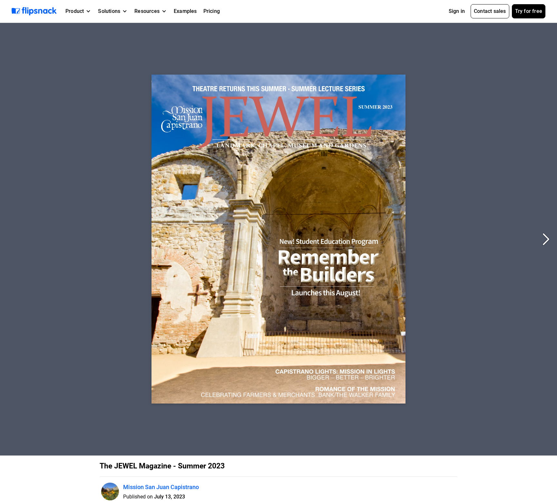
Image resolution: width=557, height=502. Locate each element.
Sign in (457, 11)
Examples (185, 11)
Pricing (211, 11)
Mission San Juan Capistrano (161, 487)
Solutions (109, 11)
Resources (147, 11)
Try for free (528, 11)
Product (74, 11)
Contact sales (490, 11)
